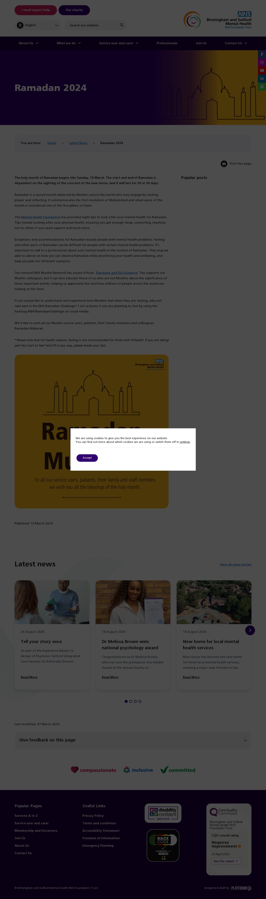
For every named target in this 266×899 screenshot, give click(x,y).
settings (185, 442)
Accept (87, 458)
